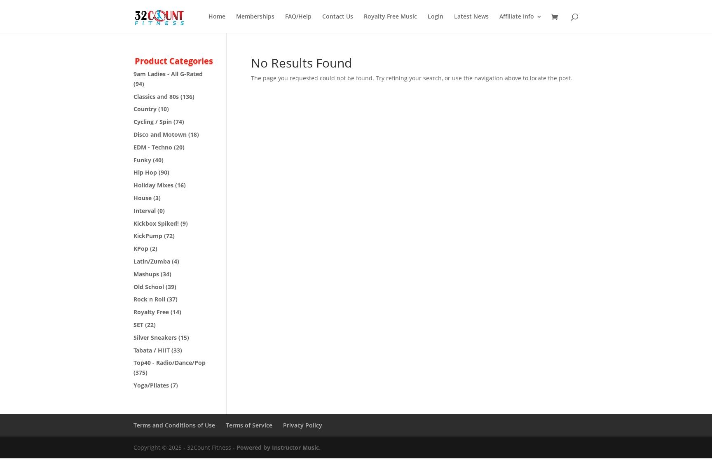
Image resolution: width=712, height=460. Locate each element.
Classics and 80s (156, 96)
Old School (149, 287)
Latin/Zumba (152, 261)
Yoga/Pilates (151, 385)
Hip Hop (145, 172)
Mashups (146, 274)
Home (216, 17)
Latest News (471, 17)
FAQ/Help (298, 17)
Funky (142, 160)
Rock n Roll (149, 299)
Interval (145, 211)
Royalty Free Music (390, 17)
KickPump (148, 236)
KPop (141, 248)
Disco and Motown (160, 134)
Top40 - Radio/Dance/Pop (170, 363)
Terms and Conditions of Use (174, 425)
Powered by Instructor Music (278, 447)
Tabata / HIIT (152, 350)
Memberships (255, 17)
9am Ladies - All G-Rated (168, 74)
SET (138, 325)
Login (435, 17)
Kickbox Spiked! (156, 223)
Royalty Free (151, 312)
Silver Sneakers (155, 337)
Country (145, 109)
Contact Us (337, 17)
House (143, 198)
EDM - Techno (153, 147)
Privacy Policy (302, 425)
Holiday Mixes (153, 185)
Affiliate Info (516, 17)
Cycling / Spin (153, 122)
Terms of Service (249, 425)
